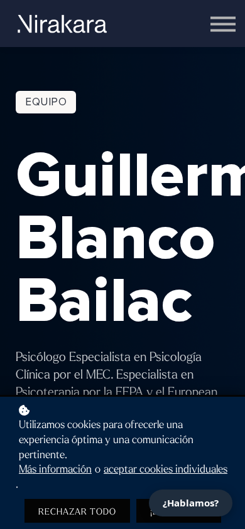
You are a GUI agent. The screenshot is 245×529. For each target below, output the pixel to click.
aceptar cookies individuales (165, 469)
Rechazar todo (77, 511)
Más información (55, 469)
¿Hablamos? (191, 502)
